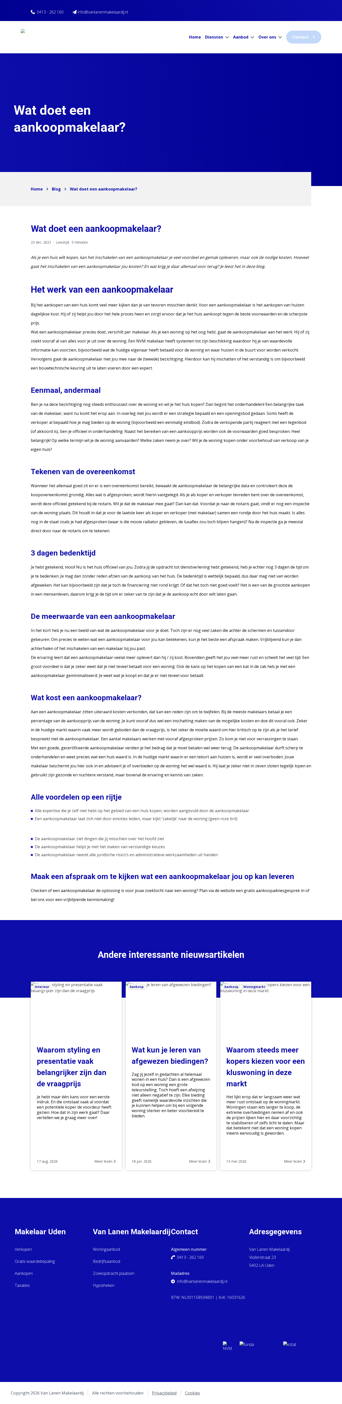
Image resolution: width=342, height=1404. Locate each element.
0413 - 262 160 (50, 12)
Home (195, 37)
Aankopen (24, 1273)
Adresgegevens (275, 1231)
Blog (56, 189)
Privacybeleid (164, 1393)
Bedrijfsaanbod (106, 1261)
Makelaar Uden (40, 1231)
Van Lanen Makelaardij (131, 1231)
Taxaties (22, 1285)
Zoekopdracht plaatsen (113, 1273)
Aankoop (137, 987)
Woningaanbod (106, 1249)
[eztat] (301, 1347)
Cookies (192, 1393)
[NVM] (227, 1347)
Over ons (267, 37)
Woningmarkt (254, 987)
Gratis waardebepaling (35, 1261)
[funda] (257, 1347)
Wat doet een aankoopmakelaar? (103, 189)
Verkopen (23, 1249)
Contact (300, 37)
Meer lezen (103, 1161)
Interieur (42, 987)
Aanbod (241, 37)
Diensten (214, 37)
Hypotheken (103, 1285)
